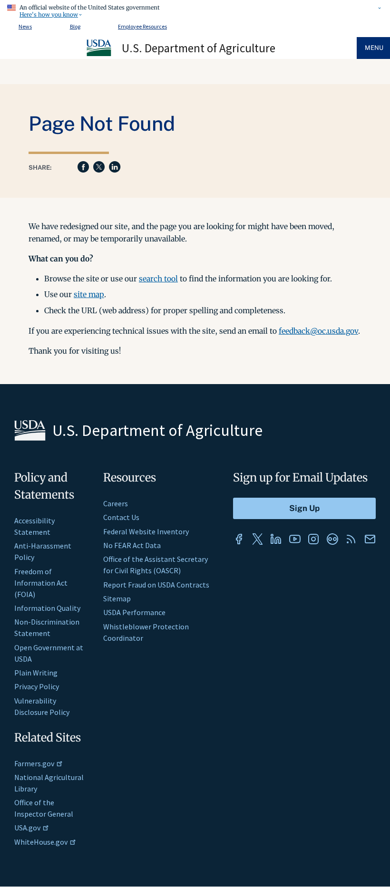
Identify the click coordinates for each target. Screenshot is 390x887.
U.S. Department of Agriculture (198, 48)
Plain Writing (36, 672)
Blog (75, 26)
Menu (374, 47)
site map (89, 294)
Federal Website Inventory (146, 531)
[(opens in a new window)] (238, 539)
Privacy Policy (36, 686)
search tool (158, 278)
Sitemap (117, 598)
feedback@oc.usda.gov (318, 331)
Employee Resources (142, 26)
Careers (115, 503)
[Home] (99, 55)
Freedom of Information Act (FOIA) (41, 583)
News (25, 26)
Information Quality (47, 608)
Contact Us (121, 517)
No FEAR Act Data (132, 545)
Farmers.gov (34, 763)
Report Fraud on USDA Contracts (156, 584)
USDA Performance (134, 612)
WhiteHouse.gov (41, 842)
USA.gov (27, 827)
